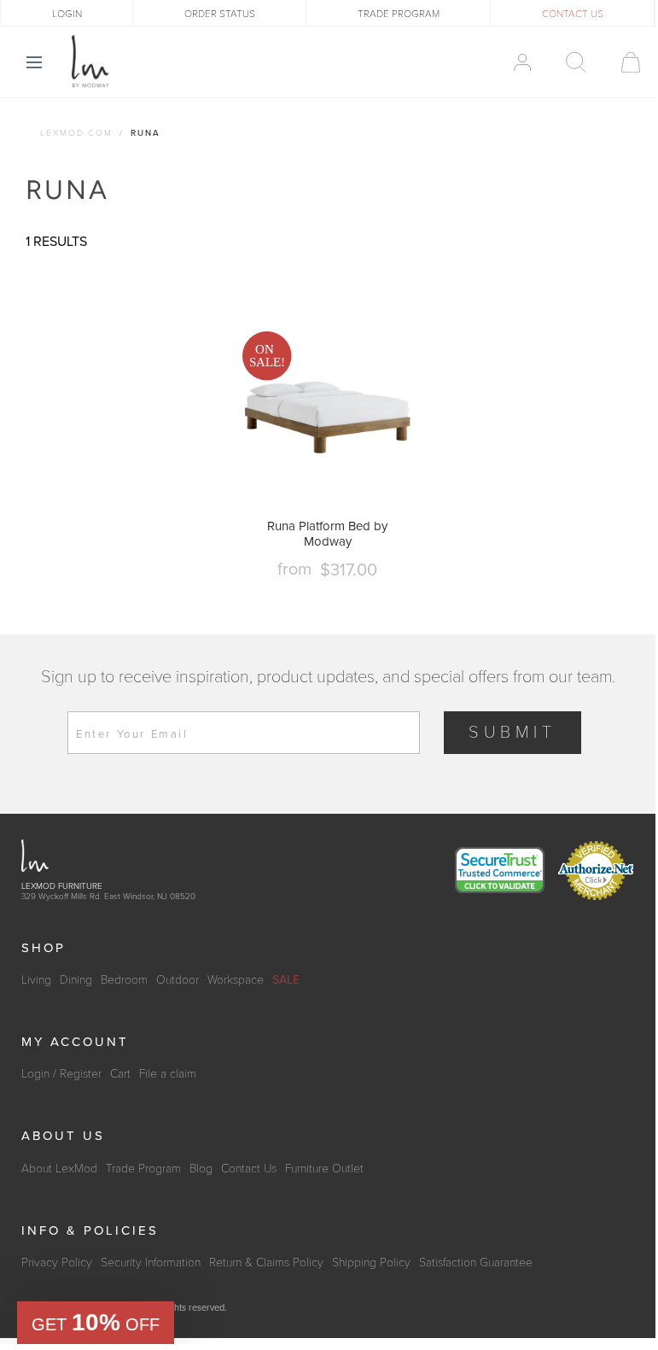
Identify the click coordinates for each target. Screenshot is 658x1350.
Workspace (235, 980)
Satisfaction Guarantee (476, 1262)
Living (36, 980)
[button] (95, 1322)
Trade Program (143, 1168)
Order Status (219, 14)
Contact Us (249, 1168)
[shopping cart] (622, 62)
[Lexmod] (90, 61)
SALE (286, 980)
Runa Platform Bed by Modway (327, 533)
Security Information (151, 1262)
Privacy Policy (56, 1262)
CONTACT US (572, 14)
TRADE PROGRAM (399, 14)
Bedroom (124, 980)
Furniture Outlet (324, 1168)
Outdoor (177, 980)
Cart (120, 1074)
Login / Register (61, 1074)
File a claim (167, 1074)
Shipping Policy (371, 1262)
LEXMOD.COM (76, 133)
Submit (512, 732)
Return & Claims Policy (266, 1262)
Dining (76, 980)
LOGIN (67, 14)
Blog (201, 1168)
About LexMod (59, 1168)
